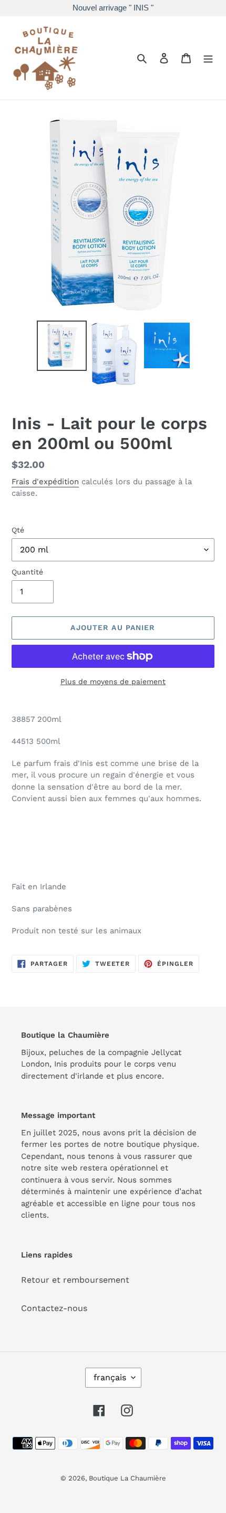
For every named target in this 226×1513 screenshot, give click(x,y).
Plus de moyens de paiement (113, 681)
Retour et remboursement (75, 1280)
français (110, 1377)
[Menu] (208, 57)
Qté (18, 530)
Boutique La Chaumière (127, 1478)
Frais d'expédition (45, 481)
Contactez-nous (54, 1308)
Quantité (27, 572)
